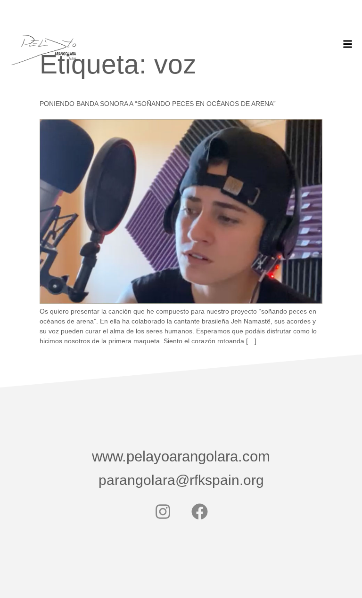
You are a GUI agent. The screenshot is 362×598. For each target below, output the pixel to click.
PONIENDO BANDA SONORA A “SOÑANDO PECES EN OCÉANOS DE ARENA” (158, 103)
